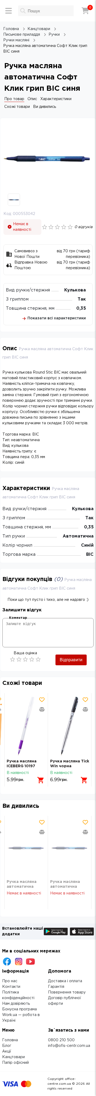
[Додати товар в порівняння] (42, 709)
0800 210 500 (61, 1040)
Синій (87, 545)
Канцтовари (13, 1057)
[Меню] (8, 10)
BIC (90, 555)
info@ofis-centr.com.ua (69, 1045)
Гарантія (56, 986)
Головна (10, 1040)
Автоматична (78, 536)
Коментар (18, 617)
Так (82, 299)
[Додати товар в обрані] (42, 699)
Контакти (11, 986)
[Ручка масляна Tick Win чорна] (69, 726)
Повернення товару (67, 992)
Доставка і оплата (65, 981)
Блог (6, 1045)
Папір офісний (15, 1062)
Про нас (9, 981)
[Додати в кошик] (41, 780)
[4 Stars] (32, 659)
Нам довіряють (16, 1003)
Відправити (71, 659)
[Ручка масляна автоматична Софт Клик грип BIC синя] (26, 847)
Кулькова (75, 290)
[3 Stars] (25, 659)
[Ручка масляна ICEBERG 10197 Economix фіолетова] (26, 726)
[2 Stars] (19, 659)
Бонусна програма (19, 1009)
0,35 (81, 308)
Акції (6, 1051)
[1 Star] (12, 659)
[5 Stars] (38, 659)
